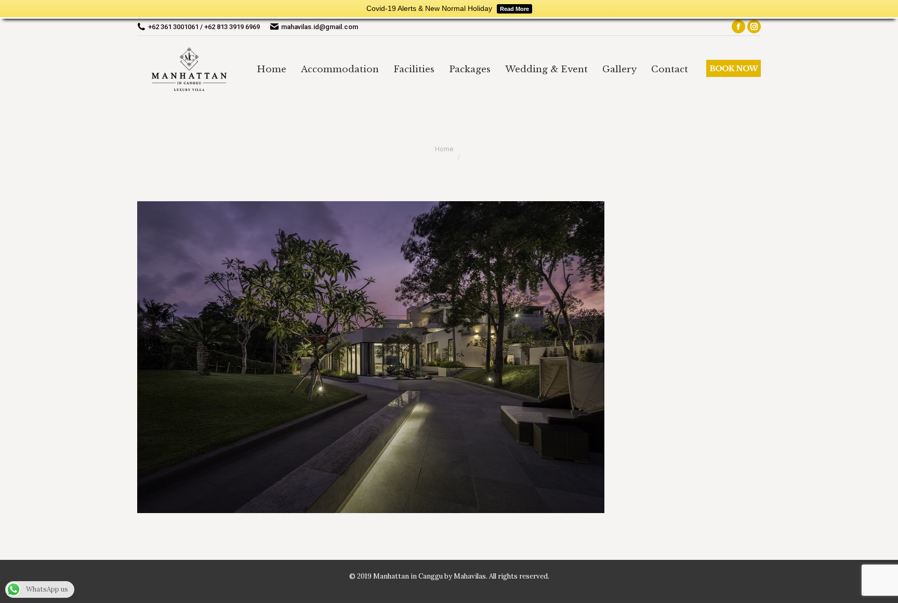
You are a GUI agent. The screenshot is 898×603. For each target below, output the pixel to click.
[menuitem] (271, 69)
